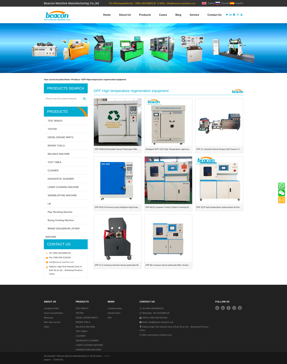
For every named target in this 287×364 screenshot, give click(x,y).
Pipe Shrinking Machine (60, 212)
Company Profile (51, 308)
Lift (49, 203)
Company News (115, 308)
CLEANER (53, 170)
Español (239, 3)
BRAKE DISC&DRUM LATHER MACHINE (63, 230)
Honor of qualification (53, 313)
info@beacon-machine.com (180, 3)
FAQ (109, 318)
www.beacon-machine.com (159, 335)
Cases (163, 14)
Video (46, 327)
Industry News (114, 313)
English (211, 3)
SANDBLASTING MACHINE (62, 195)
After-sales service (52, 322)
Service (194, 14)
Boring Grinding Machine (61, 220)
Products (145, 14)
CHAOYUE (58, 360)
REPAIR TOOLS (56, 145)
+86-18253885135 (161, 313)
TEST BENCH (55, 120)
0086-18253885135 (154, 308)
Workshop (48, 318)
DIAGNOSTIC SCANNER (61, 178)
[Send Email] (281, 200)
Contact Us (214, 14)
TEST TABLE (54, 162)
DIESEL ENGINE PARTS (60, 137)
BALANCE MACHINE (59, 154)
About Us (125, 14)
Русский (225, 3)
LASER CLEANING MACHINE (63, 187)
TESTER (52, 129)
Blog (178, 14)
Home (107, 14)
